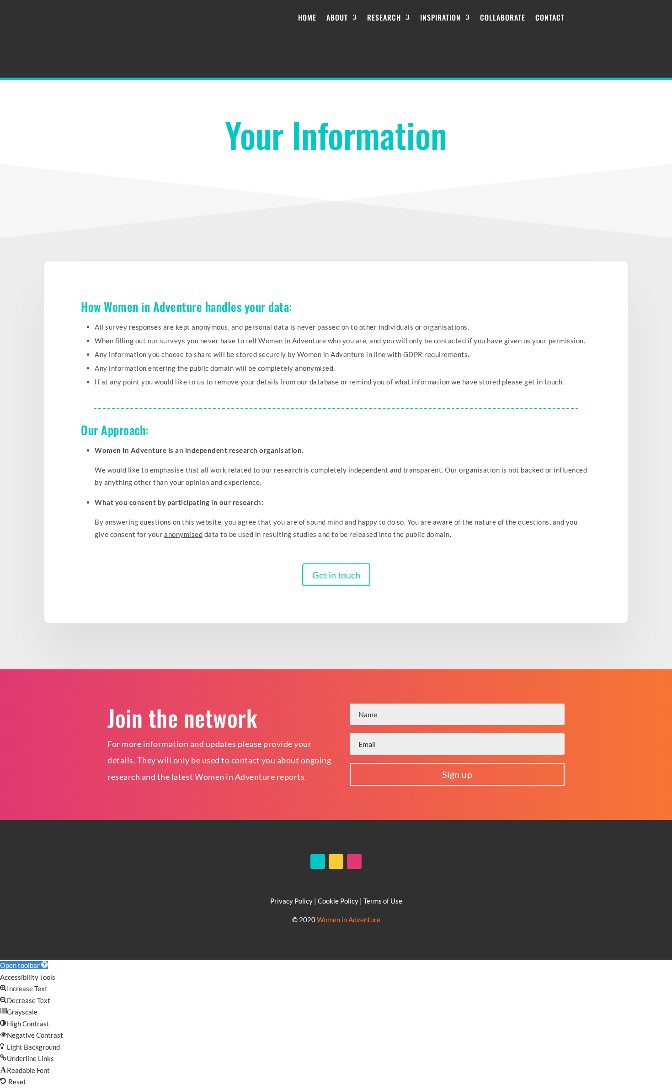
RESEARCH (384, 17)
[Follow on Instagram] (354, 861)
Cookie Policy (338, 901)
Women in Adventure (348, 919)
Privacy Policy (291, 901)
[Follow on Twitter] (336, 861)
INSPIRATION (440, 17)
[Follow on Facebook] (317, 861)
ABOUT (337, 17)
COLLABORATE (502, 17)
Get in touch (336, 574)
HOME (307, 17)
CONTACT (550, 17)
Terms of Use (382, 901)
